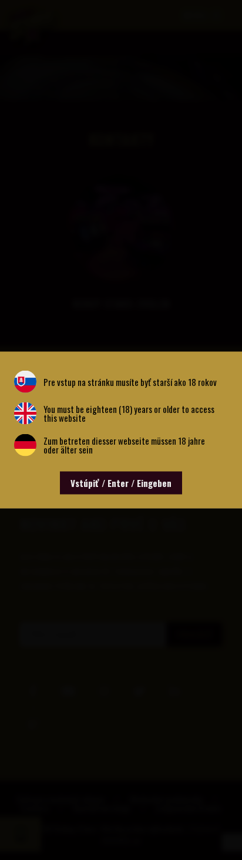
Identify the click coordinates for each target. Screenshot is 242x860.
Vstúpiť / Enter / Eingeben (121, 482)
